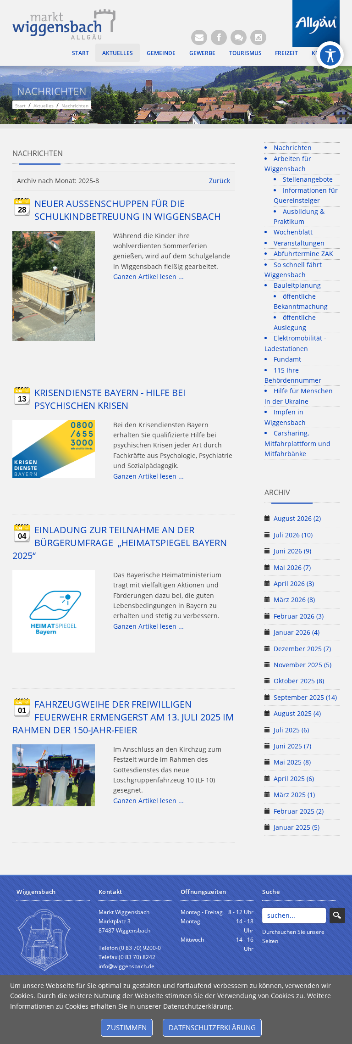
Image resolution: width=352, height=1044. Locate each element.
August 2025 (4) (297, 713)
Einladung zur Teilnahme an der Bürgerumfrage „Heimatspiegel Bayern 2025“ (119, 543)
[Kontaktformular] (239, 37)
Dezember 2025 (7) (302, 648)
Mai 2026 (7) (292, 567)
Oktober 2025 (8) (299, 680)
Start (80, 52)
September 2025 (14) (305, 697)
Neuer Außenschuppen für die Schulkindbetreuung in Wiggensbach (127, 210)
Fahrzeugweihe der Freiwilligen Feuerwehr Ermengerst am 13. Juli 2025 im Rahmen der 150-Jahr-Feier (123, 717)
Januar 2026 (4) (296, 632)
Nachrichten (293, 147)
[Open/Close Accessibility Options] (330, 55)
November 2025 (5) (302, 664)
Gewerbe (202, 52)
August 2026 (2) (297, 518)
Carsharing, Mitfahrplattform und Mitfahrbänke (297, 443)
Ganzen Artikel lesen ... (148, 276)
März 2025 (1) (294, 794)
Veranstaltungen (299, 243)
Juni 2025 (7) (292, 746)
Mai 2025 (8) (292, 762)
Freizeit (286, 52)
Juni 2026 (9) (292, 551)
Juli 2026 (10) (293, 534)
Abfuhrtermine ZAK (303, 253)
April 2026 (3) (294, 583)
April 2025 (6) (294, 778)
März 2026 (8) (294, 599)
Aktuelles (117, 52)
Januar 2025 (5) (296, 827)
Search (337, 915)
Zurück (219, 180)
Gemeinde (161, 52)
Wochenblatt (293, 232)
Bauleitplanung (297, 285)
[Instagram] (258, 37)
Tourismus (245, 52)
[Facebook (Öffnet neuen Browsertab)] (219, 37)
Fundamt (287, 359)
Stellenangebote (308, 179)
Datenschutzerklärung (212, 1027)
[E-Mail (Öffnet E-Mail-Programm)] (199, 37)
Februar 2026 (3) (299, 616)
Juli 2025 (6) (291, 730)
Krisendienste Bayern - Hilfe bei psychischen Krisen (110, 399)
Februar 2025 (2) (299, 811)
